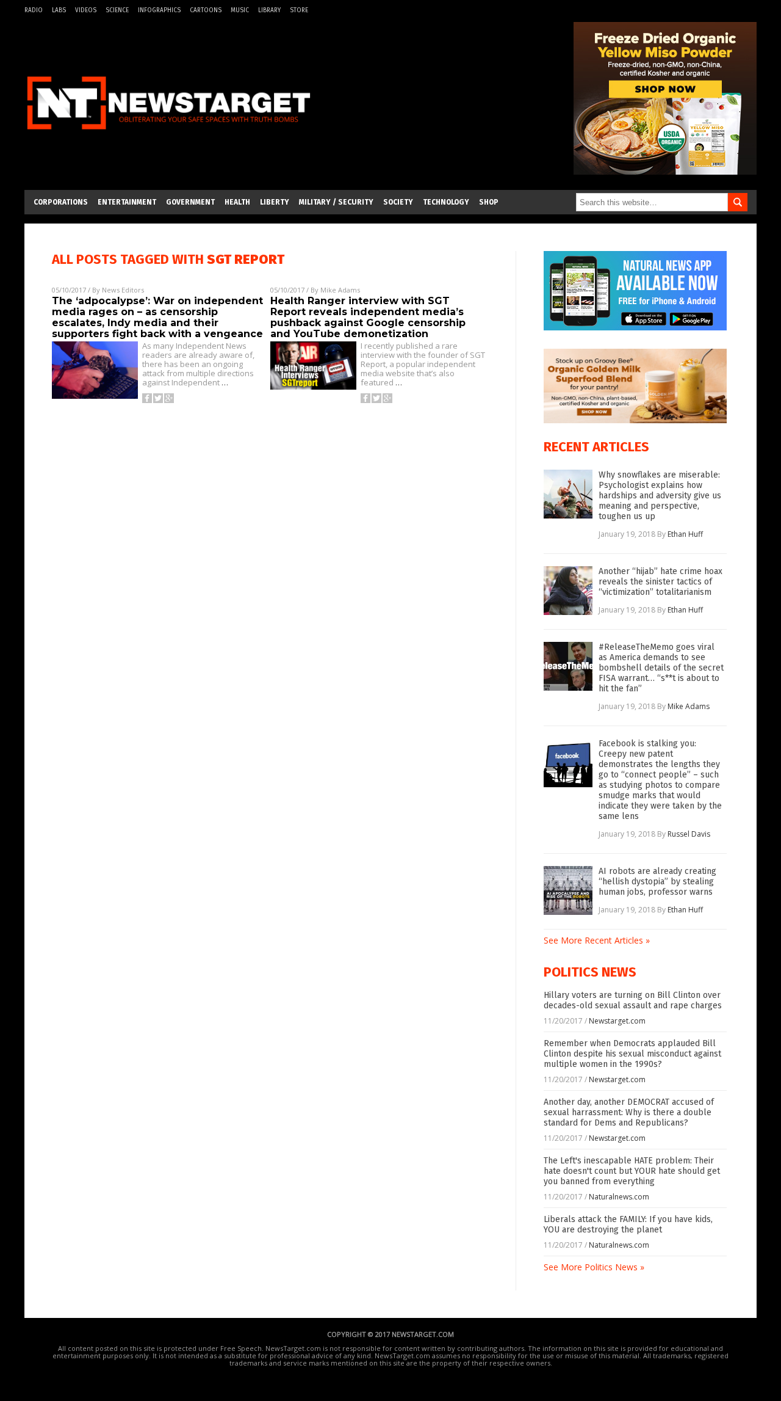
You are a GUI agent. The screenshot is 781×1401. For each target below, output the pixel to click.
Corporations (61, 202)
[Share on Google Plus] (169, 398)
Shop (488, 202)
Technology (446, 202)
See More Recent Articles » (597, 940)
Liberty (274, 202)
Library (269, 10)
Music (240, 10)
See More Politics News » (594, 1267)
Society (398, 202)
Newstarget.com (617, 1021)
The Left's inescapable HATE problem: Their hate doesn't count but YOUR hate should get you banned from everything (632, 1171)
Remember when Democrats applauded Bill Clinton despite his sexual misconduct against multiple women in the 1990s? (632, 1053)
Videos (85, 10)
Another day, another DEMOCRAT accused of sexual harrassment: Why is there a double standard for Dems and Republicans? (629, 1112)
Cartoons (205, 10)
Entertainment (127, 202)
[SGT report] (168, 136)
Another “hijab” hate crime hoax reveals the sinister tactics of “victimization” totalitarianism (660, 581)
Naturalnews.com (619, 1197)
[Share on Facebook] (147, 398)
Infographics (159, 10)
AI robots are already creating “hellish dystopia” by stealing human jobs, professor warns (657, 881)
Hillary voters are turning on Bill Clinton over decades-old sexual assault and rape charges (633, 1000)
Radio (33, 10)
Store (299, 10)
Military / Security (336, 202)
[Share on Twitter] (158, 398)
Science (117, 10)
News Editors (123, 289)
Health (237, 202)
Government (190, 202)
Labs (59, 10)
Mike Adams (340, 289)
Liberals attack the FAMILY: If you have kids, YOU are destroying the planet (628, 1224)
